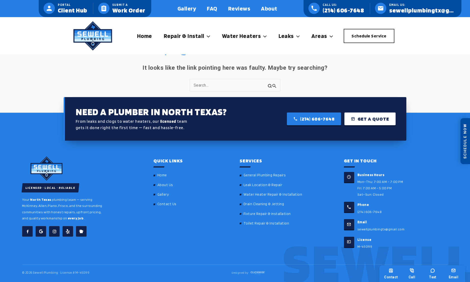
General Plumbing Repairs (265, 175)
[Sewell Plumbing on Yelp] (67, 231)
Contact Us (166, 204)
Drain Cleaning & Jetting (264, 204)
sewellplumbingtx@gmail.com (380, 229)
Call (412, 277)
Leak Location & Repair (263, 185)
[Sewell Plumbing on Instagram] (54, 231)
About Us (165, 185)
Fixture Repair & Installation (267, 214)
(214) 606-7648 (317, 119)
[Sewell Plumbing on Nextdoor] (81, 231)
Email (453, 277)
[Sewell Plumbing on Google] (40, 231)
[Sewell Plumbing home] (81, 168)
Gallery (163, 194)
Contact (391, 277)
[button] (207, 36)
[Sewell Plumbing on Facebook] (27, 231)
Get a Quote (373, 119)
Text (432, 277)
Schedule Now (465, 140)
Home (162, 175)
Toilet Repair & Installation (266, 223)
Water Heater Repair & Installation (273, 194)
